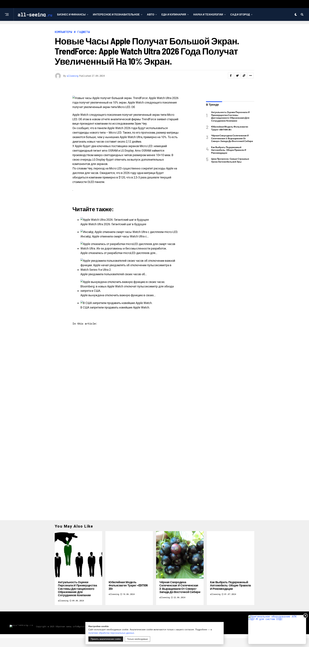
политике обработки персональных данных (111, 633)
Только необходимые (137, 639)
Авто (150, 14)
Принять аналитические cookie (106, 639)
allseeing (72, 75)
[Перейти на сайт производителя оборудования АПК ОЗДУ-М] (277, 629)
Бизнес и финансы (71, 14)
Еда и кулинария (173, 14)
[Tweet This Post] (237, 75)
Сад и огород (240, 14)
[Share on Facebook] (231, 75)
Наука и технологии (208, 14)
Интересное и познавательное (116, 14)
